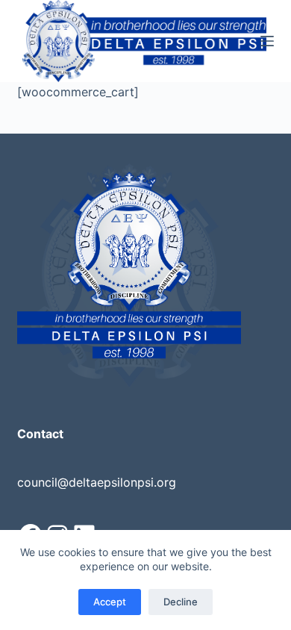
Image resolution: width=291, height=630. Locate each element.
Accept (109, 602)
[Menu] (267, 41)
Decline (180, 602)
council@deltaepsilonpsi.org (96, 482)
